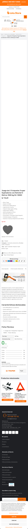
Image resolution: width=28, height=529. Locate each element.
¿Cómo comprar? (6, 439)
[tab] (5, 269)
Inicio (2, 34)
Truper (6, 248)
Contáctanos (5, 454)
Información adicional (17, 269)
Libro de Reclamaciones (5, 483)
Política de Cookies (9, 527)
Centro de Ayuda (5, 470)
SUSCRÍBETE (22, 499)
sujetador (10, 246)
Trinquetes (3, 36)
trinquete (15, 246)
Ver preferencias (14, 524)
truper (18, 246)
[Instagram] (6, 432)
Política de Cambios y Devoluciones (9, 462)
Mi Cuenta (4, 441)
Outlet (3, 244)
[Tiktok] (10, 432)
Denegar (14, 520)
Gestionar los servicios (13, 513)
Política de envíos (6, 459)
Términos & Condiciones (7, 479)
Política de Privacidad (17, 527)
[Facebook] (3, 432)
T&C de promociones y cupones (9, 477)
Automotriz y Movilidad (10, 34)
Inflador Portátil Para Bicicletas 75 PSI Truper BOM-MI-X (7, 395)
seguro (6, 246)
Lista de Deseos (5, 446)
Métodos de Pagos (6, 457)
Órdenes (4, 444)
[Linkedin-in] (16, 432)
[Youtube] (13, 432)
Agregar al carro (8, 399)
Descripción (5, 269)
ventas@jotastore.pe (12, 418)
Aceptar (14, 516)
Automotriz (18, 34)
